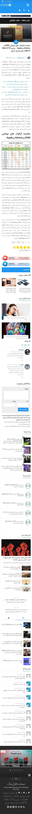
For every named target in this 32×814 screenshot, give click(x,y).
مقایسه (25, 62)
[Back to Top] (16, 779)
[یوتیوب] (16, 258)
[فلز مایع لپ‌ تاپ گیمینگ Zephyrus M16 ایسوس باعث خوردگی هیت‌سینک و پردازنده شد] (27, 652)
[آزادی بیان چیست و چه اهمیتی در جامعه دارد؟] (26, 588)
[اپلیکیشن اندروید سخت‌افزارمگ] (21, 807)
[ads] (16, 16)
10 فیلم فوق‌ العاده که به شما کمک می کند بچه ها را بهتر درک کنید (16, 338)
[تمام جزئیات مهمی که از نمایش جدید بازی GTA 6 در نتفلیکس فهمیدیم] (27, 459)
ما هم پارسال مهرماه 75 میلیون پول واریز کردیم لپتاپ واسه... (13, 728)
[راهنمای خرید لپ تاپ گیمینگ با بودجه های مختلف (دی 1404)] (16, 759)
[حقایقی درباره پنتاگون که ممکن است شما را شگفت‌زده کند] (26, 568)
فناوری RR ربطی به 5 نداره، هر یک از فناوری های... (14, 691)
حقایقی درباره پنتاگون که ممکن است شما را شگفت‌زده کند (12, 568)
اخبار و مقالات (25, 20)
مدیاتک (13, 242)
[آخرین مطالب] (23, 618)
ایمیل (13, 401)
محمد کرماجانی (20, 58)
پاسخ (22, 360)
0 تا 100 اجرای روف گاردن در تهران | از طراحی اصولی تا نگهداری (11, 575)
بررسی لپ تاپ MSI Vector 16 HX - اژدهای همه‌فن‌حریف (14, 522)
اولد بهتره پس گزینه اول (19, 684)
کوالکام (18, 242)
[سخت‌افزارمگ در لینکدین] (8, 807)
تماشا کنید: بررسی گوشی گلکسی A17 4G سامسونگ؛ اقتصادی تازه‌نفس (13, 513)
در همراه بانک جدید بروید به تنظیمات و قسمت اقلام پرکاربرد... (13, 720)
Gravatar (14, 426)
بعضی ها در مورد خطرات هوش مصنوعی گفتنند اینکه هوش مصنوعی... (13, 678)
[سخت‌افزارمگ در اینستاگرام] (16, 807)
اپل (22, 242)
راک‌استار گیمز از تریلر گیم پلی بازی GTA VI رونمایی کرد (12, 450)
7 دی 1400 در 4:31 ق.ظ (13, 365)
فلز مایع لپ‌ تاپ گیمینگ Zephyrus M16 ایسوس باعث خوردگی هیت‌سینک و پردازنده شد (12, 270)
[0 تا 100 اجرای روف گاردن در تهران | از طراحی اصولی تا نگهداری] (26, 574)
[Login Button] (19, 10)
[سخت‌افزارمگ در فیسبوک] (13, 807)
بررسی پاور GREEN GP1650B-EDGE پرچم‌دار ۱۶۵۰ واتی (14, 486)
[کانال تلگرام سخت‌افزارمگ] (19, 807)
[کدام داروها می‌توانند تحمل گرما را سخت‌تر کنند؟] (16, 311)
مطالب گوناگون (15, 20)
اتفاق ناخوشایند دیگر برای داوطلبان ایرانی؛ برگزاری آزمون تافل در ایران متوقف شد (12, 634)
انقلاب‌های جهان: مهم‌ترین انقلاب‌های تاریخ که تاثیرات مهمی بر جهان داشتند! (17, 558)
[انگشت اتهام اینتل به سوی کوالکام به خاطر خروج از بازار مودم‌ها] (9, 282)
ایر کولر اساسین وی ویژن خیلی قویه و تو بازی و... (14, 699)
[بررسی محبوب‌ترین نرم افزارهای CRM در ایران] (27, 661)
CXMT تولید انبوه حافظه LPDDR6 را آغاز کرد (12, 625)
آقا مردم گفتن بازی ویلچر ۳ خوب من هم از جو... (13, 713)
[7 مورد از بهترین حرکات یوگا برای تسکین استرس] (26, 581)
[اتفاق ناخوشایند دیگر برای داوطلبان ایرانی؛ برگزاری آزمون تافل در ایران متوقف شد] (27, 634)
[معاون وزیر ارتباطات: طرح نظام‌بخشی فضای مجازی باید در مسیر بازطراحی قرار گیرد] (27, 643)
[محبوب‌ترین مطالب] (8, 618)
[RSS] (24, 807)
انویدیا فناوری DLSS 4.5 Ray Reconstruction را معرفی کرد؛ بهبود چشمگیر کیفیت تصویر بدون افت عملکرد (12, 441)
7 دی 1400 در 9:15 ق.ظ (16, 352)
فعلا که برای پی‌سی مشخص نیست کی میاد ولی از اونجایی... (13, 706)
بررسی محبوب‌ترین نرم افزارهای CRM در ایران (12, 661)
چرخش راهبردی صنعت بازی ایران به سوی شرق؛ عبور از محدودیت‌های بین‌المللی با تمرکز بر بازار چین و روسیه (12, 468)
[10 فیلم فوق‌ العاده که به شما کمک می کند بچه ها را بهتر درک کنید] (16, 330)
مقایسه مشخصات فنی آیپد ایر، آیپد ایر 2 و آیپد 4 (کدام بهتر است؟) (24, 290)
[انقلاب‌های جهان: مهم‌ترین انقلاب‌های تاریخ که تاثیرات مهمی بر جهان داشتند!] (16, 547)
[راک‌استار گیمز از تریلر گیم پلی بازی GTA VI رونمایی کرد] (27, 450)
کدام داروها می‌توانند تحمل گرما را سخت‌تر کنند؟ (16, 319)
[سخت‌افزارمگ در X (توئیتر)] (11, 807)
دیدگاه (24, 345)
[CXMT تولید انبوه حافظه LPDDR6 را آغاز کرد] (27, 625)
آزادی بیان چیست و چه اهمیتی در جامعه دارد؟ (12, 589)
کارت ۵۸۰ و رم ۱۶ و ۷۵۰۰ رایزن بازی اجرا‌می (14, 742)
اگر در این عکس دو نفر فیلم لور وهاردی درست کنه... (13, 735)
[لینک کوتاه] (7, 58)
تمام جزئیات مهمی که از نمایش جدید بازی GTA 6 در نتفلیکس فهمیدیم (12, 459)
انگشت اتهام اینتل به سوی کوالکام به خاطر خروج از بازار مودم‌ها (11, 290)
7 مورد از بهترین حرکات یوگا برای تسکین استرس (13, 582)
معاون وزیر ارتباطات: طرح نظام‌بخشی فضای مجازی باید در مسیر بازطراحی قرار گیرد (12, 643)
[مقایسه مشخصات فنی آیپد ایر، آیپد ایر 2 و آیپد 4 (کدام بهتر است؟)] (23, 282)
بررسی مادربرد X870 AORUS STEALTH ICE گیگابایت (13, 504)
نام (27, 401)
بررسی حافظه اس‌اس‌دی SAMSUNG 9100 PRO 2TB (12, 495)
